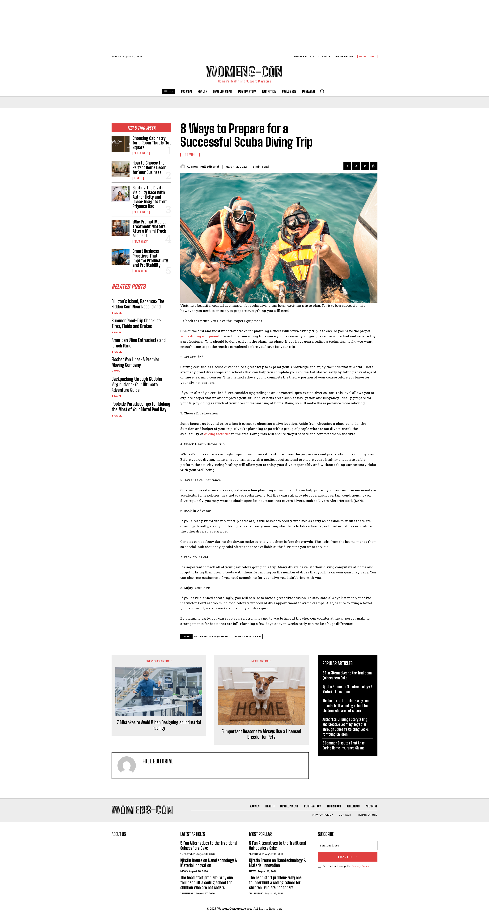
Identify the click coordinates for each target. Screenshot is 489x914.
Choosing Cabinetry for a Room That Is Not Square (152, 143)
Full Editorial (209, 166)
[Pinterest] (365, 166)
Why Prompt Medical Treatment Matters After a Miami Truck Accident (150, 228)
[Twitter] (356, 166)
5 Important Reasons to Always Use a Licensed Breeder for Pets (261, 734)
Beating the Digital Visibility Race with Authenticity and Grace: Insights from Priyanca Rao (150, 197)
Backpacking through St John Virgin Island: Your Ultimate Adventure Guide (137, 384)
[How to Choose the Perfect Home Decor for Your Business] (121, 169)
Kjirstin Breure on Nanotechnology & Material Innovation (208, 863)
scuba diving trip (247, 636)
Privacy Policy (360, 866)
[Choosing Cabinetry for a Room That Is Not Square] (121, 144)
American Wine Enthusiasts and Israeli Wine (139, 342)
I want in (345, 856)
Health (138, 178)
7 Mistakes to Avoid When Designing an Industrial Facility (159, 725)
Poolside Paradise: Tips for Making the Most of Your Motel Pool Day (141, 406)
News (116, 371)
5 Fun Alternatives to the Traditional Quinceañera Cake (208, 846)
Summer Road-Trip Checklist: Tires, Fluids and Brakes (136, 323)
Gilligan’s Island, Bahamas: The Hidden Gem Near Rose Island (138, 304)
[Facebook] (347, 166)
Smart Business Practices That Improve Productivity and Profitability (150, 258)
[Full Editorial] (183, 166)
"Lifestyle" (141, 153)
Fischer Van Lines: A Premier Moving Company (135, 362)
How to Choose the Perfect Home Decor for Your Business (149, 167)
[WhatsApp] (373, 166)
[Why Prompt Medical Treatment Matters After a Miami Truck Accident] (121, 228)
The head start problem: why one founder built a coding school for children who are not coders (345, 705)
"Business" (141, 241)
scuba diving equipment (200, 336)
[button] (322, 91)
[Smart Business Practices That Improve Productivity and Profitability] (121, 257)
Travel (117, 312)
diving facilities (216, 434)
